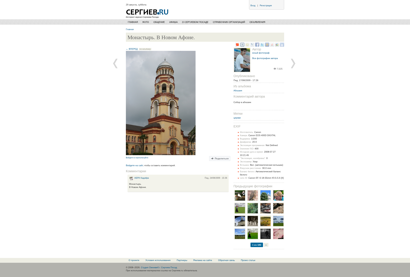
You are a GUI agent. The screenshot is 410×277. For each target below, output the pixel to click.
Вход (252, 5)
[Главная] (147, 8)
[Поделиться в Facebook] (256, 46)
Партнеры (182, 260)
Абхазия (238, 90)
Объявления (257, 22)
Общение (159, 22)
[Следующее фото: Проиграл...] (115, 63)
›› (266, 245)
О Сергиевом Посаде (195, 22)
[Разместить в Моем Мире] (266, 46)
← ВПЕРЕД (132, 49)
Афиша (173, 22)
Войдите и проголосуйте (137, 158)
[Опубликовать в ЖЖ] (251, 46)
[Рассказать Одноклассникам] (246, 46)
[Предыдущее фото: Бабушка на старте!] (293, 63)
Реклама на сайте (202, 260)
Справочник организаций (229, 22)
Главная (133, 22)
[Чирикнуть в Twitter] (261, 46)
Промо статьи (248, 260)
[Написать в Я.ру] (271, 46)
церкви (237, 117)
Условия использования (158, 260)
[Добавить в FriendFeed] (281, 46)
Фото (145, 22)
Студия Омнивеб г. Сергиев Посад (159, 267)
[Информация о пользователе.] (131, 180)
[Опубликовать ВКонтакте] (241, 46)
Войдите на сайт (134, 165)
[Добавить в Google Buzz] (276, 46)
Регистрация (266, 5)
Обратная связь (226, 260)
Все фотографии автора (265, 58)
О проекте (134, 260)
